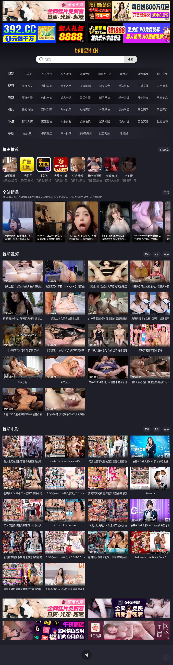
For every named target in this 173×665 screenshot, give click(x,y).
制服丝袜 (104, 98)
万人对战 (65, 74)
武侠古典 (85, 121)
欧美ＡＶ (65, 86)
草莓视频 (65, 133)
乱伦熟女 (143, 98)
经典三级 (123, 98)
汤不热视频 (85, 133)
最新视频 (11, 254)
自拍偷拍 (46, 86)
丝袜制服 (123, 86)
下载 (166, 192)
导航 (11, 133)
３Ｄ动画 (85, 86)
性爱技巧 (162, 121)
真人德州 (46, 74)
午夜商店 (46, 133)
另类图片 (162, 109)
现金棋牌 (143, 74)
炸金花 (124, 74)
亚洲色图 (46, 109)
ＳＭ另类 (162, 86)
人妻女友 (65, 121)
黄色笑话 (143, 121)
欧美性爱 (85, 98)
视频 (11, 85)
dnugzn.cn (86, 50)
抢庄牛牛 (162, 74)
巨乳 (156, 254)
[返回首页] (166, 657)
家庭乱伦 (46, 121)
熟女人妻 (104, 86)
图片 (11, 109)
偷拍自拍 (46, 98)
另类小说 (123, 121)
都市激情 (27, 121)
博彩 (11, 74)
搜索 (130, 59)
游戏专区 (85, 74)
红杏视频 (104, 133)
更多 (166, 254)
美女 (146, 254)
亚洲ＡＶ (27, 86)
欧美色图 (65, 109)
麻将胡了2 (104, 74)
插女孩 (27, 133)
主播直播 (143, 86)
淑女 (156, 429)
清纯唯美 (123, 109)
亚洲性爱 (27, 98)
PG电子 (27, 74)
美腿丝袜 (104, 109)
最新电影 (11, 429)
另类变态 (162, 98)
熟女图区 (143, 109)
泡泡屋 (124, 133)
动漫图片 (85, 109)
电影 (11, 97)
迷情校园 (104, 121)
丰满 (146, 429)
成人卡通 (65, 98)
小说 (11, 121)
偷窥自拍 (27, 109)
